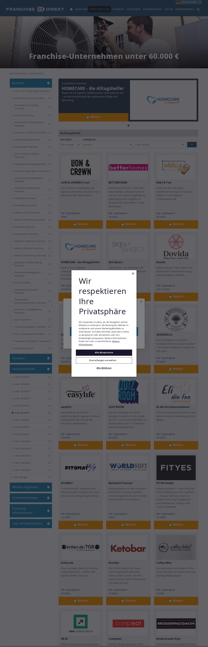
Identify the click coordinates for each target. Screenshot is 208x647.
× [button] (133, 273)
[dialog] (104, 323)
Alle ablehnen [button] (104, 368)
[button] (104, 360)
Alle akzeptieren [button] (104, 352)
